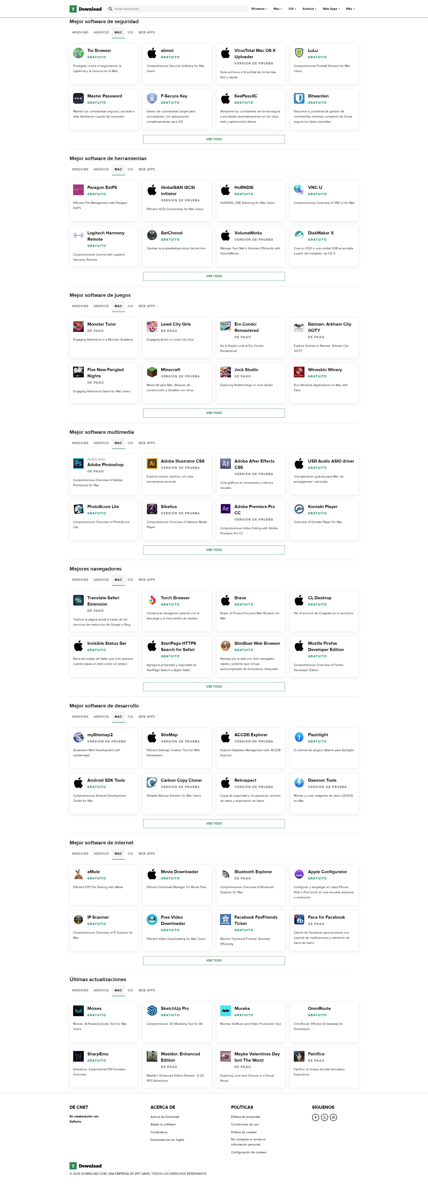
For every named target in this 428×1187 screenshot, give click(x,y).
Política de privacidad (245, 1117)
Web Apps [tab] (147, 32)
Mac (277, 8)
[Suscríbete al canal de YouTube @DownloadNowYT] (333, 1117)
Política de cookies (244, 1132)
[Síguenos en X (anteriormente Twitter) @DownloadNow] (324, 1117)
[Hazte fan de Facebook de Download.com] (315, 1117)
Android (308, 8)
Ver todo (214, 139)
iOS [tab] (130, 32)
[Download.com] (86, 8)
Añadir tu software (163, 1124)
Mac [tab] (118, 32)
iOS (291, 8)
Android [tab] (101, 32)
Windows (258, 8)
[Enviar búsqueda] (110, 8)
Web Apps (330, 8)
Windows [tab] (80, 32)
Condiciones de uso (245, 1124)
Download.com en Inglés (167, 1140)
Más (349, 9)
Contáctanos (159, 1132)
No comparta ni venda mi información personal (248, 1141)
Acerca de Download (164, 1117)
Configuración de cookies (248, 1152)
